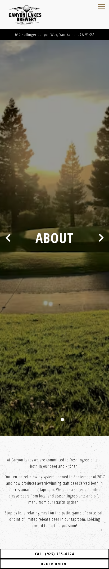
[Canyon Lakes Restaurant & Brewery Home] (30, 14)
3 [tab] (62, 422)
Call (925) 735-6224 (54, 553)
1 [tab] (46, 422)
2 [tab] (54, 422)
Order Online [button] (55, 563)
